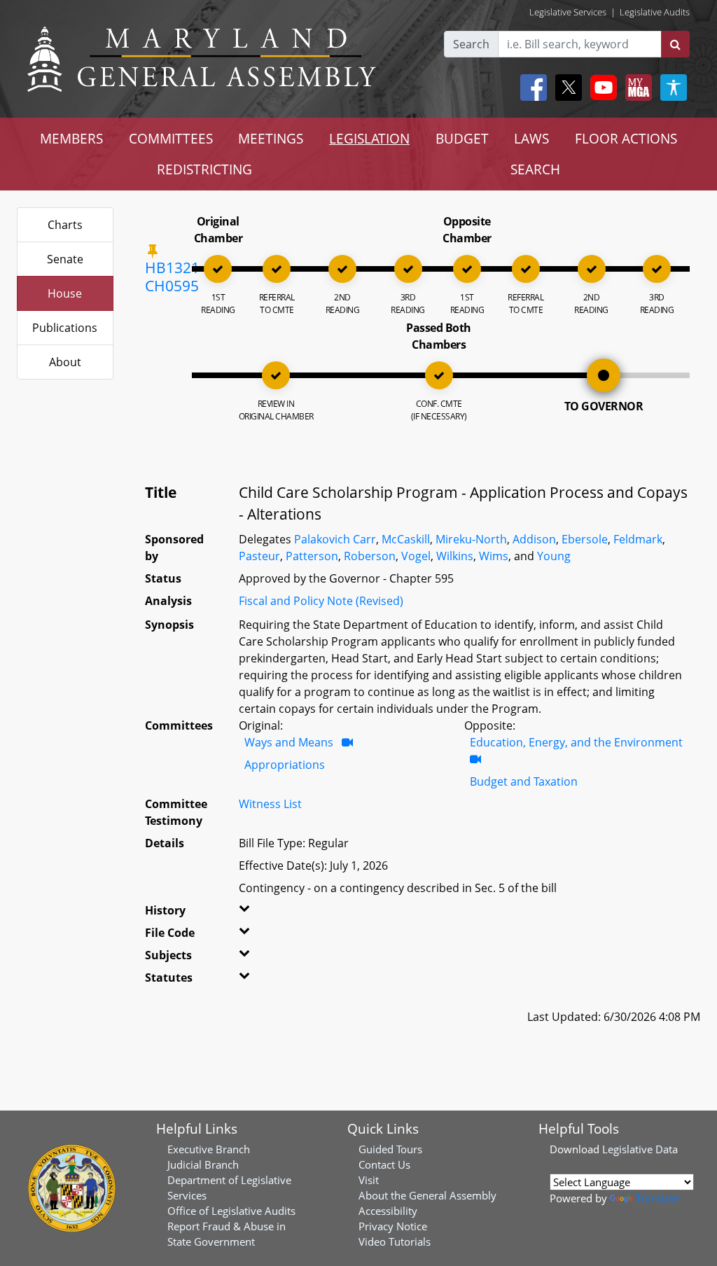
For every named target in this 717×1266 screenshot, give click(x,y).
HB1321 (172, 267)
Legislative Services (567, 12)
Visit (368, 1180)
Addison (534, 539)
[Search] (675, 44)
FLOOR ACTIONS (626, 138)
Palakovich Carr (335, 539)
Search (471, 44)
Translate (657, 1198)
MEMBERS (71, 138)
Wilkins (454, 556)
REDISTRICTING (204, 169)
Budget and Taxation (524, 781)
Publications (64, 327)
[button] (251, 913)
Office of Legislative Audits (231, 1211)
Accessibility (387, 1211)
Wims (493, 556)
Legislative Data (640, 1149)
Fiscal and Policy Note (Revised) (321, 600)
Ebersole (585, 539)
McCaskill (406, 539)
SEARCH (535, 169)
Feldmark (637, 539)
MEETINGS (270, 138)
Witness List (270, 804)
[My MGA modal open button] (636, 87)
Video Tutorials (394, 1241)
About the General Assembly (427, 1195)
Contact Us (384, 1164)
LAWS (531, 138)
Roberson (370, 556)
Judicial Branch (203, 1164)
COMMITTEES (171, 138)
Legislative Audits (655, 12)
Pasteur (259, 556)
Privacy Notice (392, 1226)
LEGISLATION (369, 138)
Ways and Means (288, 742)
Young (554, 556)
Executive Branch (208, 1149)
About (65, 362)
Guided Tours (390, 1149)
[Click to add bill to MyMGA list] (153, 250)
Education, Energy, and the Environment (576, 742)
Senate (65, 259)
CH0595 (172, 285)
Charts (65, 224)
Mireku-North (471, 539)
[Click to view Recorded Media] (347, 742)
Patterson (312, 556)
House (65, 293)
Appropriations (284, 764)
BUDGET (462, 138)
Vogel (416, 556)
